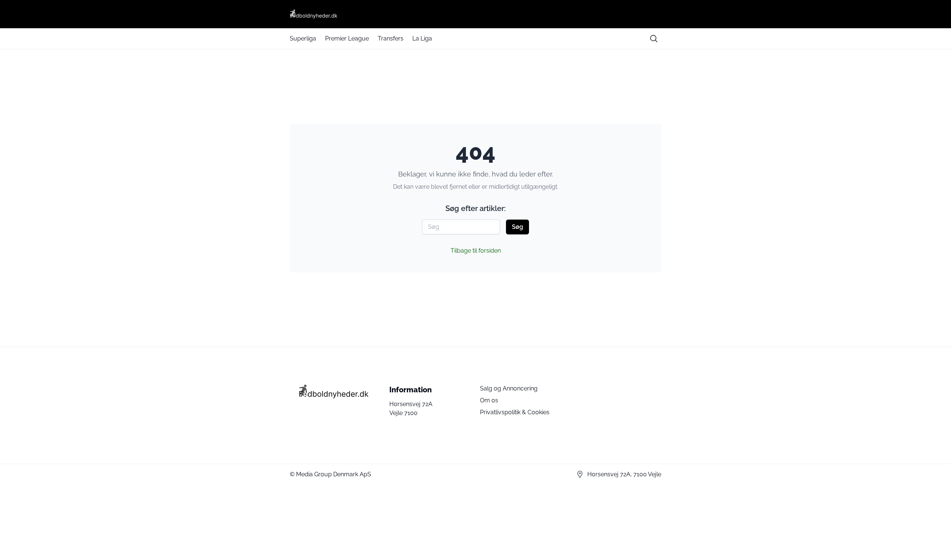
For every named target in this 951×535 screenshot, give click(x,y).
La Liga (422, 38)
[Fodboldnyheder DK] (475, 14)
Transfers (390, 38)
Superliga (303, 38)
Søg (517, 226)
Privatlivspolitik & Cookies (514, 412)
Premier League (347, 38)
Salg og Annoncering (509, 388)
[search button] (653, 38)
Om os (489, 400)
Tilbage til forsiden (476, 250)
